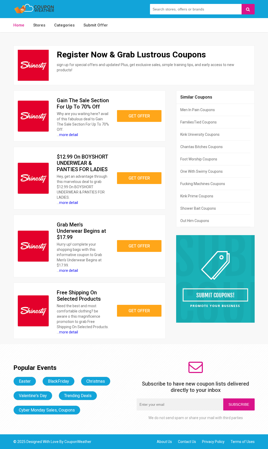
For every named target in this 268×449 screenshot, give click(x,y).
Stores (39, 25)
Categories (64, 25)
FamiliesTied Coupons (198, 122)
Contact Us (187, 442)
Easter (25, 381)
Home (18, 25)
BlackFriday (58, 381)
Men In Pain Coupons (197, 110)
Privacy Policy (213, 442)
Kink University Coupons (200, 134)
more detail (68, 135)
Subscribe (238, 404)
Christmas (95, 381)
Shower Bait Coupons (198, 208)
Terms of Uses (243, 442)
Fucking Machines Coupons (202, 184)
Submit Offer (95, 25)
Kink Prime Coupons (196, 196)
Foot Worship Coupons (198, 159)
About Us (164, 442)
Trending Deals (78, 395)
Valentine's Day (33, 395)
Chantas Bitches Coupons (201, 147)
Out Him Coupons (194, 221)
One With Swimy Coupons (201, 171)
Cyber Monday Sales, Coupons (47, 410)
